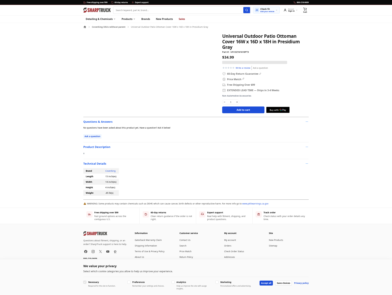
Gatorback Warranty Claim (148, 240)
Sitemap (273, 245)
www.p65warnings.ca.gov (255, 203)
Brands (145, 19)
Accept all (266, 283)
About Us (139, 257)
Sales (182, 19)
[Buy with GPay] (278, 110)
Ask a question (260, 67)
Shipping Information (146, 245)
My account (230, 240)
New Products (164, 19)
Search (183, 245)
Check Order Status (234, 251)
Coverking (110, 170)
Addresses (229, 257)
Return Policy (186, 257)
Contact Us (184, 240)
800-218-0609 (90, 258)
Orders (227, 245)
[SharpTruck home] (97, 10)
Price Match (185, 251)
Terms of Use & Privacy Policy (149, 251)
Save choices (283, 283)
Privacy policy (301, 283)
